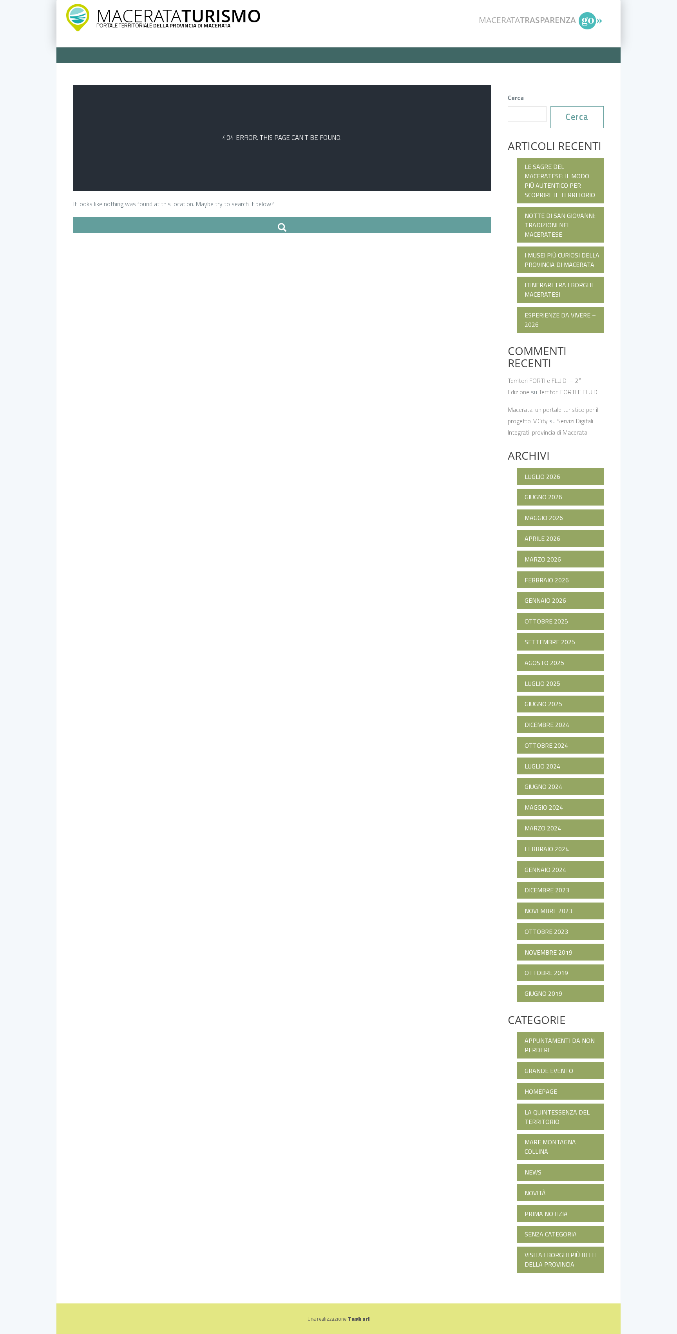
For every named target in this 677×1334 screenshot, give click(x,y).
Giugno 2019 (543, 993)
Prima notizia (546, 1213)
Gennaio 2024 (545, 869)
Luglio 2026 (542, 476)
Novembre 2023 (548, 910)
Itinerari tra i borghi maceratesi (559, 289)
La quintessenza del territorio (557, 1116)
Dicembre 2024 (547, 724)
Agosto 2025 (544, 662)
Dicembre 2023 (547, 890)
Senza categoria (551, 1234)
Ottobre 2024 (546, 745)
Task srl (358, 1319)
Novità (535, 1193)
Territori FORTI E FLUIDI (569, 392)
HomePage (541, 1091)
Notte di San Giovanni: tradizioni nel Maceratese (560, 225)
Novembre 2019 (548, 952)
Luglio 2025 (542, 683)
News (533, 1172)
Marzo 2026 (543, 559)
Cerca (516, 97)
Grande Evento (549, 1070)
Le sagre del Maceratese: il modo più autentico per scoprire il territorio (560, 180)
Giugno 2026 (543, 497)
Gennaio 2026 (545, 600)
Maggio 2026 (544, 517)
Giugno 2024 (543, 786)
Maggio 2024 (544, 807)
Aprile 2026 (542, 538)
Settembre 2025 (550, 642)
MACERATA (178, 15)
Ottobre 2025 (546, 621)
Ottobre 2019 (546, 972)
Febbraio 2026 (547, 580)
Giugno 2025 (543, 704)
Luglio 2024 (542, 766)
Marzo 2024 (543, 828)
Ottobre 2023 (546, 931)
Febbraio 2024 (547, 849)
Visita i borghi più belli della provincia (561, 1259)
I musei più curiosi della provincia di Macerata (562, 259)
